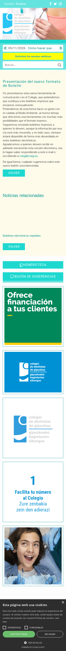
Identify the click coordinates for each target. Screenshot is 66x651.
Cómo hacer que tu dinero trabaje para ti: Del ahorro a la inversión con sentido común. (32, 48)
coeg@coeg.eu (28, 155)
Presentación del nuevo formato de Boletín (32, 84)
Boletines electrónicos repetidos (22, 235)
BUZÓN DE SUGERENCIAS (35, 276)
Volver (13, 173)
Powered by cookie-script (33, 647)
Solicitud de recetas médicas (33, 56)
